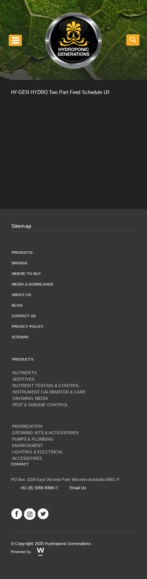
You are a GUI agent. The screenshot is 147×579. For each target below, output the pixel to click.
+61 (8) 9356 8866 (37, 487)
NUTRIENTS (24, 372)
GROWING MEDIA (30, 398)
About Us (21, 295)
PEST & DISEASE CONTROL (40, 404)
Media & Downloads (33, 284)
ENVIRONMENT (27, 445)
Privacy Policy (28, 326)
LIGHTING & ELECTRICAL (37, 452)
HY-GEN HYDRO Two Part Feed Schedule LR (60, 92)
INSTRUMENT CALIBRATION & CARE (49, 392)
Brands (20, 263)
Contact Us (24, 316)
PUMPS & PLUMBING (33, 439)
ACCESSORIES (27, 458)
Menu (15, 40)
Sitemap (21, 226)
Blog (17, 305)
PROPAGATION (27, 426)
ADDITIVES (23, 379)
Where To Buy (26, 274)
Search (132, 40)
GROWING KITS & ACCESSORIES (45, 432)
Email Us (78, 487)
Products (22, 252)
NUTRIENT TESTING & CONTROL (46, 385)
